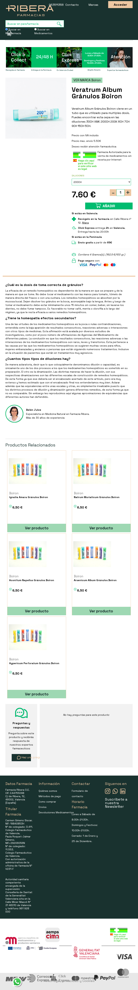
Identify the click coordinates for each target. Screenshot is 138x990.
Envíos (43, 807)
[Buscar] (60, 24)
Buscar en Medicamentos (43, 31)
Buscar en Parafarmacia (13, 31)
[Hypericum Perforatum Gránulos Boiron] (27, 637)
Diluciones (78, 175)
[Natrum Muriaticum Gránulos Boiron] (92, 471)
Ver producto (37, 528)
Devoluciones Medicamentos (56, 812)
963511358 (56, 5)
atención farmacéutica (102, 146)
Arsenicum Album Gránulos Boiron (95, 580)
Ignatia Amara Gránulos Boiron (28, 497)
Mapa (85, 222)
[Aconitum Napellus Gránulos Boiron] (27, 554)
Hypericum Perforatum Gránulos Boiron (34, 663)
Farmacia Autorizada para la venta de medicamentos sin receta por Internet (115, 155)
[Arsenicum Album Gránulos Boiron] (92, 554)
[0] (7, 33)
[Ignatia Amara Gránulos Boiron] (27, 471)
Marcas (93, 5)
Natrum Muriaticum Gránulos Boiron (96, 497)
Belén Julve (33, 409)
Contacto (72, 5)
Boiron (14, 493)
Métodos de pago (50, 796)
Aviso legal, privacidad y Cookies (69, 981)
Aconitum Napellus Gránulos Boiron (31, 580)
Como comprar (47, 801)
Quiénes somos (48, 790)
